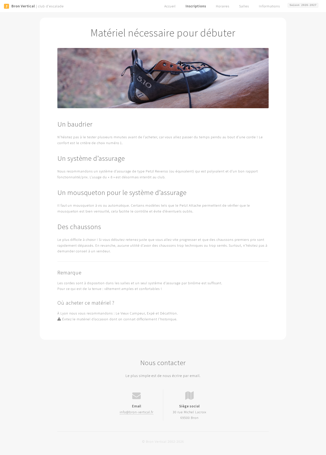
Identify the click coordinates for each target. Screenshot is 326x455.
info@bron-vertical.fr (136, 412)
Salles (244, 6)
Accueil (170, 6)
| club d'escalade (37, 6)
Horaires (222, 6)
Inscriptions (195, 6)
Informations (269, 6)
